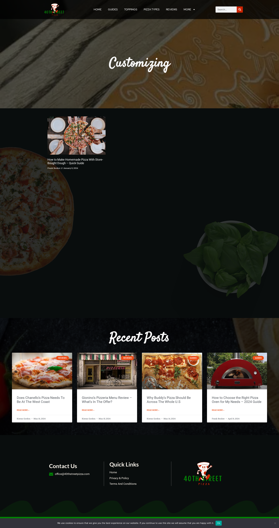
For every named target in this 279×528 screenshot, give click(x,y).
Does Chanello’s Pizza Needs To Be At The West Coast (41, 400)
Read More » (23, 410)
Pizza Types (152, 9)
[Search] (240, 9)
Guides (113, 9)
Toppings (130, 9)
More (187, 9)
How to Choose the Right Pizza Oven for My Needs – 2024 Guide (236, 400)
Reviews (171, 9)
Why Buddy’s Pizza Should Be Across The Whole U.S (169, 400)
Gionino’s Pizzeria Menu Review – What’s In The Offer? (107, 400)
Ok (218, 523)
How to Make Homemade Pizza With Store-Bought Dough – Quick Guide (75, 161)
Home (98, 9)
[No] (275, 523)
